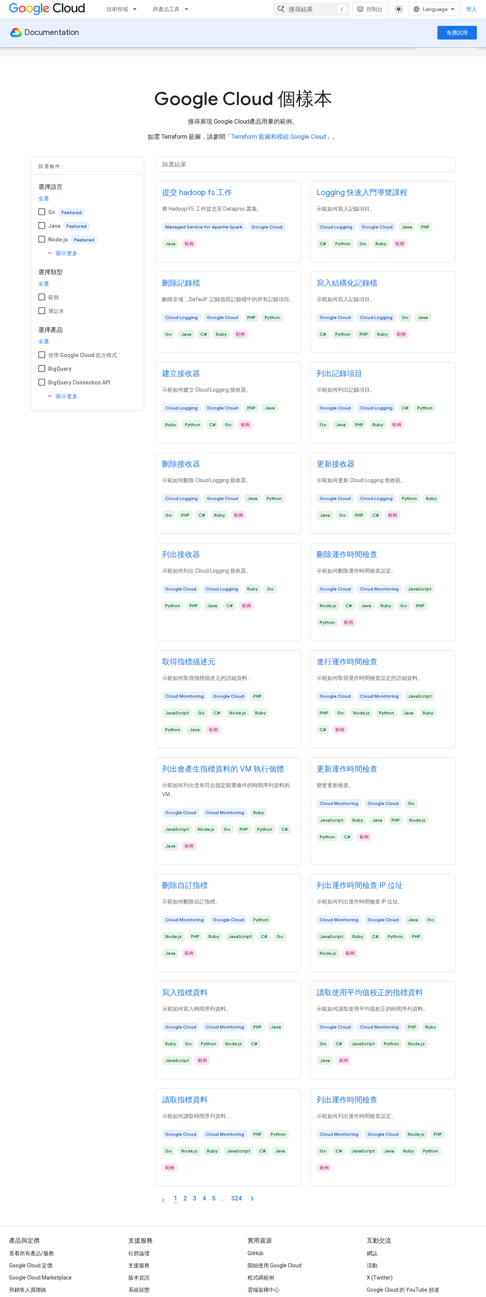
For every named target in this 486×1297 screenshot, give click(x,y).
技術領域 (117, 9)
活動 (372, 1265)
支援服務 (139, 1265)
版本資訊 (139, 1278)
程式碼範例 (261, 1278)
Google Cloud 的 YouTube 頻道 (403, 1290)
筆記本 (56, 311)
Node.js (58, 240)
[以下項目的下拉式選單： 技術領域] (137, 9)
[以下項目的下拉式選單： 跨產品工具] (189, 9)
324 (236, 1198)
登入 (471, 9)
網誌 (372, 1253)
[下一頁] (252, 1198)
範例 (53, 297)
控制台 (375, 9)
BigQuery (59, 369)
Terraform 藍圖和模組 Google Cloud (278, 136)
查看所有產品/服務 (31, 1253)
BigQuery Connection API (79, 382)
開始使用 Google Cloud (274, 1265)
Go (51, 212)
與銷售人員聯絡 (27, 1290)
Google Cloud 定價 (30, 1265)
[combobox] (311, 9)
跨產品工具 (166, 9)
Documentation (51, 32)
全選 (43, 198)
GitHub (256, 1253)
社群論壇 (139, 1253)
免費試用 (457, 32)
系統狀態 (139, 1290)
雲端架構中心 (263, 1290)
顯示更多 (61, 253)
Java (54, 226)
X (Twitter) (380, 1278)
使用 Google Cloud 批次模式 (82, 355)
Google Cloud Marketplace (40, 1278)
